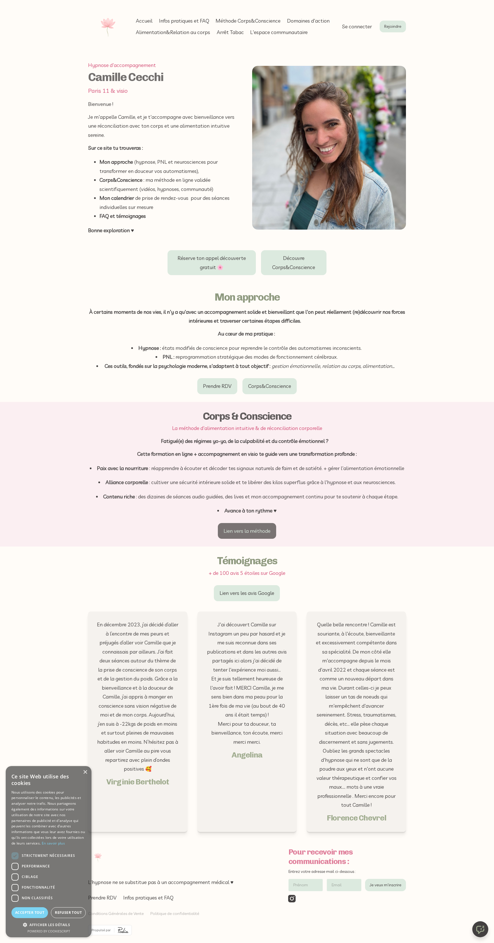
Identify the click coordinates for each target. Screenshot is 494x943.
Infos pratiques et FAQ (184, 20)
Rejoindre (392, 26)
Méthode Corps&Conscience (248, 20)
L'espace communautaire (279, 32)
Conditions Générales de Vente (116, 913)
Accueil (144, 20)
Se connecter (357, 26)
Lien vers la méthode (247, 531)
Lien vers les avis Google (247, 593)
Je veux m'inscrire (385, 884)
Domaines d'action (308, 20)
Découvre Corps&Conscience (293, 263)
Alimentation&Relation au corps (173, 32)
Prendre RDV (217, 386)
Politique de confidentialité (174, 913)
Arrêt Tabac (230, 32)
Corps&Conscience (269, 386)
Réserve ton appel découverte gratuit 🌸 (212, 263)
